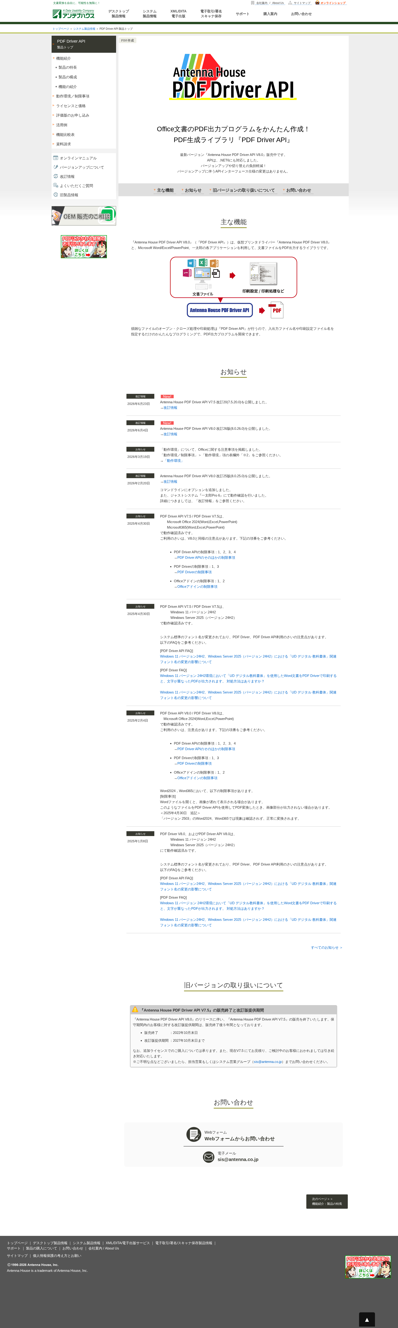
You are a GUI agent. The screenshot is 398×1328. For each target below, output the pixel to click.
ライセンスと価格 (71, 106)
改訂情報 (67, 176)
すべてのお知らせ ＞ (327, 947)
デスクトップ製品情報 (118, 13)
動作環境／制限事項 (72, 96)
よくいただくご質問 (76, 186)
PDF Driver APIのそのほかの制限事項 (206, 557)
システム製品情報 (150, 13)
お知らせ (193, 190)
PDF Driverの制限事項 (194, 572)
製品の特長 (68, 67)
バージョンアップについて (82, 167)
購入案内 (270, 14)
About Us (278, 3)
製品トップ (71, 44)
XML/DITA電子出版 (178, 13)
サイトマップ (302, 3)
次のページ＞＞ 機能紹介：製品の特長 (327, 1201)
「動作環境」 (174, 460)
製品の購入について (41, 1248)
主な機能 (165, 190)
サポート (243, 14)
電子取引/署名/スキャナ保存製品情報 (183, 1243)
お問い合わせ (301, 14)
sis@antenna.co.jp (268, 1062)
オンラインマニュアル (78, 158)
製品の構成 (68, 77)
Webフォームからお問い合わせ (240, 1138)
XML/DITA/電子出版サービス (128, 1243)
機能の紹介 (68, 87)
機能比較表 (65, 135)
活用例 (61, 125)
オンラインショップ (333, 3)
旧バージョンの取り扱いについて (244, 190)
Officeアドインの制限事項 (197, 586)
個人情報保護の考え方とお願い (57, 1256)
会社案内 (261, 3)
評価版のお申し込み (72, 115)
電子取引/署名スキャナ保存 (211, 13)
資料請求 (63, 144)
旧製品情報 (69, 195)
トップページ (61, 28)
